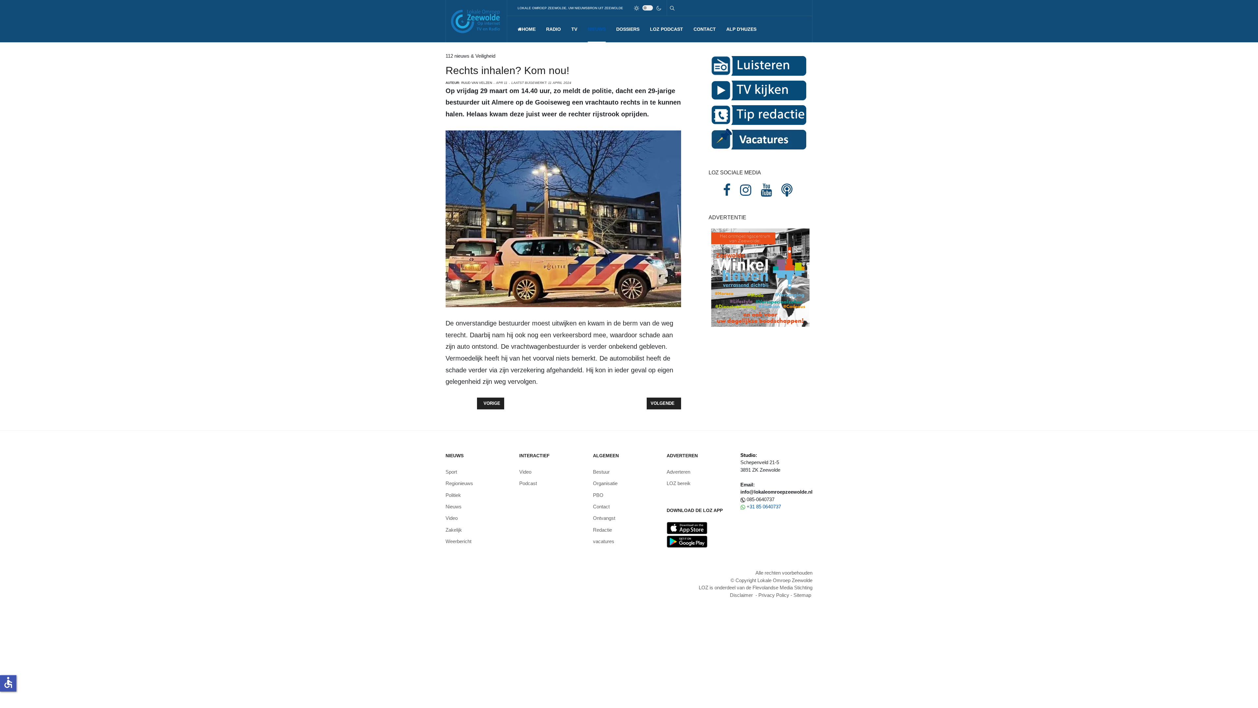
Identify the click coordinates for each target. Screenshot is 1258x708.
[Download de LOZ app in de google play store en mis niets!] (687, 541)
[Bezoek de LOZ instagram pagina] (745, 190)
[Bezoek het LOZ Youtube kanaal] (766, 190)
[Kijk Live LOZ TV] (758, 90)
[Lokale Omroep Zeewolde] (476, 21)
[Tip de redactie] (758, 114)
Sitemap (802, 595)
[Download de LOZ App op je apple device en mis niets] (687, 527)
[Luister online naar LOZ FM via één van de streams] (758, 65)
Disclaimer (741, 595)
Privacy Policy (773, 595)
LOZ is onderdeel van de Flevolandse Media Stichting (755, 587)
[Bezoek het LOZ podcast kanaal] (786, 190)
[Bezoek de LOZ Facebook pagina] (727, 190)
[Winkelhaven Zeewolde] (760, 277)
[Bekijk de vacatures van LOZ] (758, 139)
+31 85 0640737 (764, 506)
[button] (553, 29)
